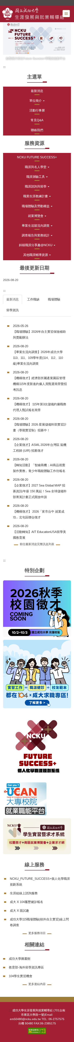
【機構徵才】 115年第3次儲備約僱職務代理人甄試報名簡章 (39, 407)
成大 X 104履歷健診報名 (26, 902)
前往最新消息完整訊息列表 (37, 544)
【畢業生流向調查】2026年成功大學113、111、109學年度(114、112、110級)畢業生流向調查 (38, 357)
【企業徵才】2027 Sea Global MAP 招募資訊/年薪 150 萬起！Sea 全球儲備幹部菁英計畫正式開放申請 (40, 491)
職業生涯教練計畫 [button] (36, 196)
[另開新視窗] (37, 38)
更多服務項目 (37, 933)
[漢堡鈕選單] (66, 13)
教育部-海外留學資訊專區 (26, 967)
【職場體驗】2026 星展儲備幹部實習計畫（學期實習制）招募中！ (40, 427)
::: (4, 67)
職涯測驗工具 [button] (36, 176)
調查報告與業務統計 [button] (36, 235)
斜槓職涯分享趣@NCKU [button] (36, 245)
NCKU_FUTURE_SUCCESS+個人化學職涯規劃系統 (40, 881)
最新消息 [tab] (12, 299)
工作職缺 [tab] (33, 299)
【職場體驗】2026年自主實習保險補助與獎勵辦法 (39, 334)
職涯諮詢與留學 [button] (36, 186)
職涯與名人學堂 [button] (36, 167)
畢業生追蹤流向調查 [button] (36, 225)
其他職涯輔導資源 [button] (36, 255)
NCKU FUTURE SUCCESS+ (37, 157)
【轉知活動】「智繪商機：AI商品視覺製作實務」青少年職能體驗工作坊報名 (39, 468)
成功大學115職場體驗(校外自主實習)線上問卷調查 (39, 922)
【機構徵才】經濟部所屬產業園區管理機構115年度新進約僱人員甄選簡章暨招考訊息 (40, 383)
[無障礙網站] (37, 1030)
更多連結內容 (37, 984)
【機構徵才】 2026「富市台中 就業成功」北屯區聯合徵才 (38, 514)
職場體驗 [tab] (54, 299)
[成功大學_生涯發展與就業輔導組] (33, 14)
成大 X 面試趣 (19, 910)
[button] (37, 100)
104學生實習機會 (20, 976)
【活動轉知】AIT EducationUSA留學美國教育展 (39, 534)
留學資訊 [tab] (12, 310)
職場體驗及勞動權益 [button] (36, 206)
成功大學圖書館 (19, 958)
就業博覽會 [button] (36, 216)
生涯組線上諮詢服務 (24, 893)
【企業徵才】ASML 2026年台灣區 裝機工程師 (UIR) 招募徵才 (39, 447)
